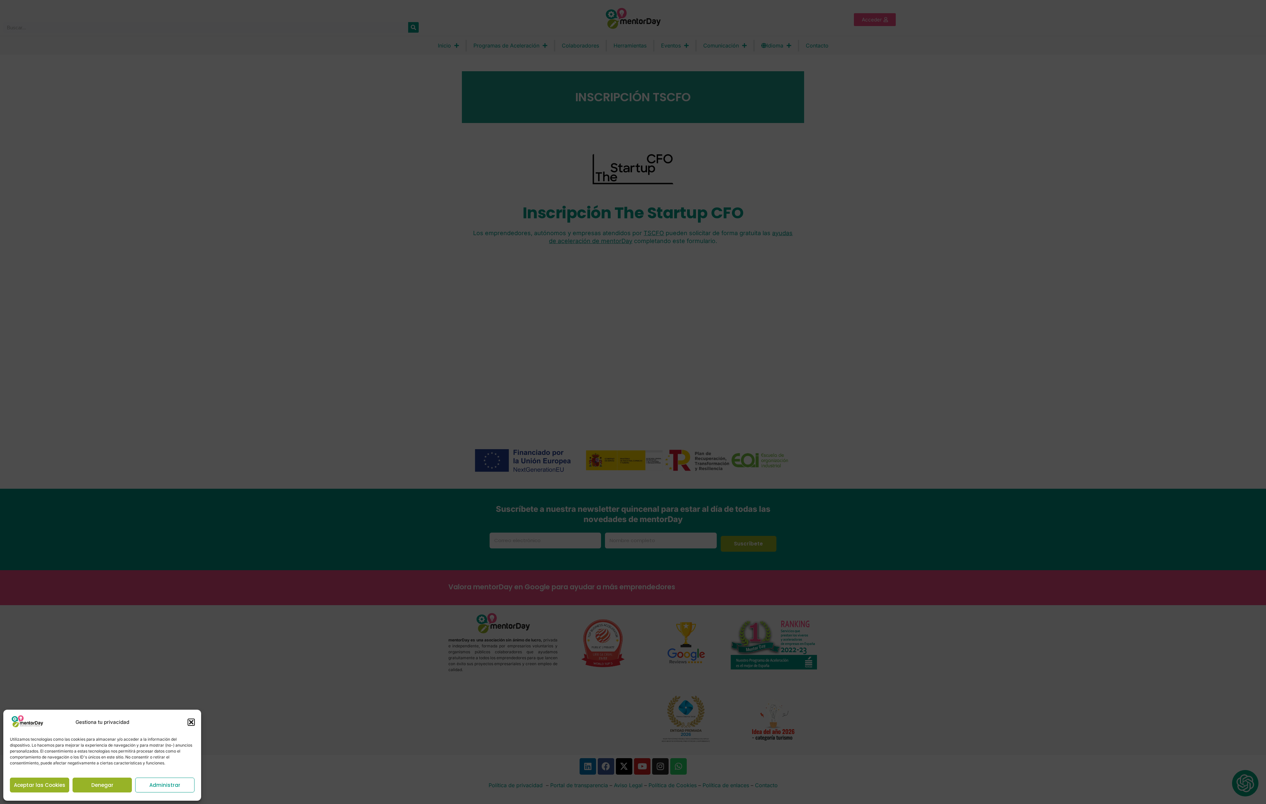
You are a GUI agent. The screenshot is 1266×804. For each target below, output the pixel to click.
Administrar (164, 785)
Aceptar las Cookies (39, 785)
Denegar (102, 785)
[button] (191, 722)
